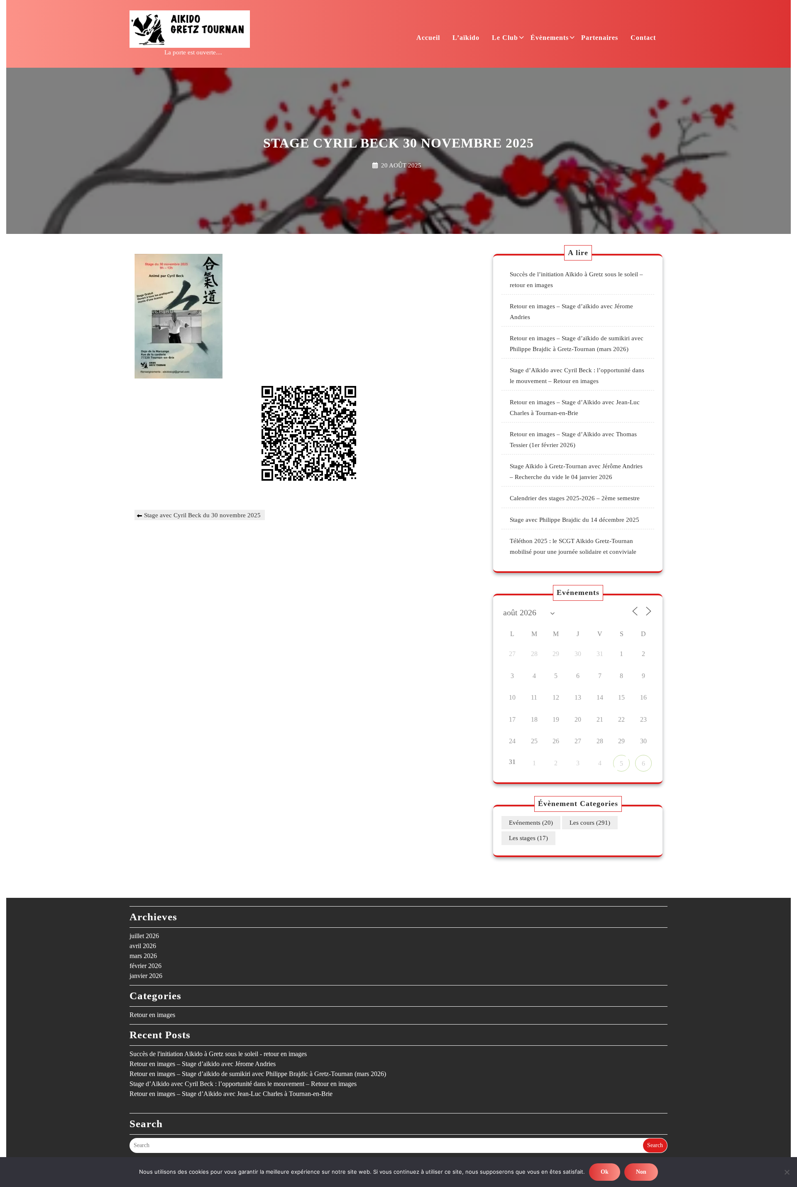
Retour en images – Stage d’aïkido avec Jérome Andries (203, 1063)
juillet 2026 (144, 935)
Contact (643, 37)
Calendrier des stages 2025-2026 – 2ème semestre (575, 498)
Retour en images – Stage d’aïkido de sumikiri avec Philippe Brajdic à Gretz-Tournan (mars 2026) (258, 1073)
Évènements (550, 37)
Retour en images (152, 1014)
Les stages (528, 838)
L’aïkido (465, 37)
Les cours (590, 822)
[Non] (786, 1172)
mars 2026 (143, 955)
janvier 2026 (146, 975)
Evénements (531, 822)
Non (641, 1172)
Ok (605, 1172)
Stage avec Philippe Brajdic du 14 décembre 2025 (574, 519)
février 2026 (145, 965)
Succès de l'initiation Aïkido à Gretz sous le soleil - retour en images (218, 1053)
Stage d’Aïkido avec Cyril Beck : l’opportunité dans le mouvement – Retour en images (243, 1083)
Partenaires (599, 37)
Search (655, 1145)
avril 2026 (143, 945)
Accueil (428, 37)
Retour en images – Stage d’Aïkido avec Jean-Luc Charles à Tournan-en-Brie (231, 1093)
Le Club (505, 37)
